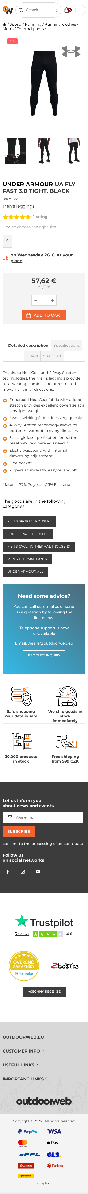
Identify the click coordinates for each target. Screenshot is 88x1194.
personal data (70, 843)
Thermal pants (30, 29)
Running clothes (60, 24)
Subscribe (18, 832)
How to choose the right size (29, 227)
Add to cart (48, 315)
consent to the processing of (43, 843)
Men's (8, 29)
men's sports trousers (29, 521)
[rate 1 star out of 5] (5, 217)
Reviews (22, 934)
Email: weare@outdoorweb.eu (44, 643)
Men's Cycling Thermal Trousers (38, 546)
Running (33, 24)
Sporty (16, 24)
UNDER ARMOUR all (25, 571)
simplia (43, 1183)
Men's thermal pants (27, 559)
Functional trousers (28, 534)
